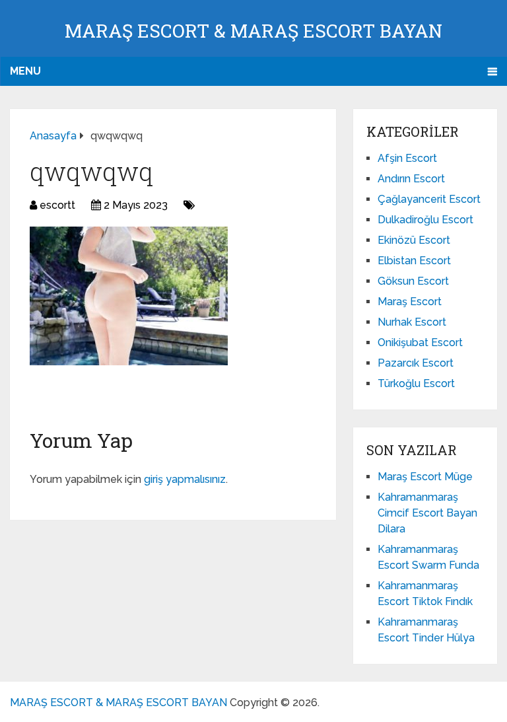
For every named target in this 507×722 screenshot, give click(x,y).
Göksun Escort (413, 281)
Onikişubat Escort (420, 342)
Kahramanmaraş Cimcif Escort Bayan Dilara (427, 513)
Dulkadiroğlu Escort (425, 219)
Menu (25, 71)
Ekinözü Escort (414, 240)
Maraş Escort (410, 301)
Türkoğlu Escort (416, 383)
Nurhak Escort (412, 322)
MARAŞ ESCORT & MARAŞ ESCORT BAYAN (253, 30)
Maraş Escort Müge (425, 476)
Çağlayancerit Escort (429, 199)
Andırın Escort (411, 178)
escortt (57, 205)
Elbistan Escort (414, 260)
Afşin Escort (407, 158)
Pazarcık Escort (416, 363)
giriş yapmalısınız (185, 479)
